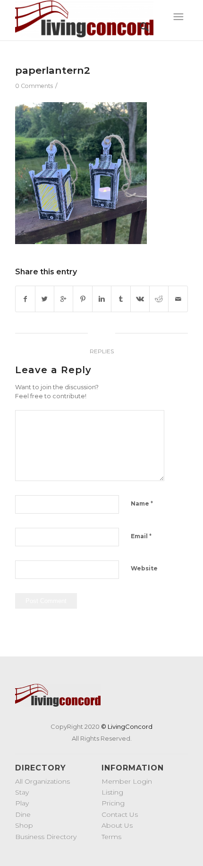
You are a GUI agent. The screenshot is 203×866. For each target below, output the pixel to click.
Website (144, 568)
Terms (111, 836)
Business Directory (45, 836)
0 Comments (34, 85)
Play (22, 803)
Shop (24, 825)
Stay (22, 792)
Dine (23, 814)
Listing (112, 792)
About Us (117, 825)
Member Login (127, 781)
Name (142, 503)
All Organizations (42, 781)
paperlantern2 (52, 70)
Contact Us (120, 814)
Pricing (113, 803)
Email (141, 536)
